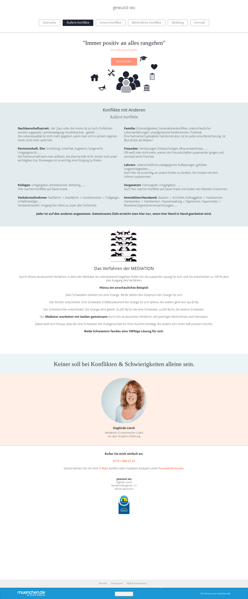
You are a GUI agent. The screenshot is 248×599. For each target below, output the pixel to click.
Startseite (49, 23)
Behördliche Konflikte (146, 23)
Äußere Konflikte (78, 23)
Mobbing (178, 23)
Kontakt (199, 23)
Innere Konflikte (110, 23)
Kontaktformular (171, 468)
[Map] (124, 547)
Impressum (117, 583)
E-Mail (103, 468)
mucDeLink (124, 504)
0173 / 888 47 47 (124, 461)
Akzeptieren (124, 594)
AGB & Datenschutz (137, 583)
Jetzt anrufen (124, 61)
